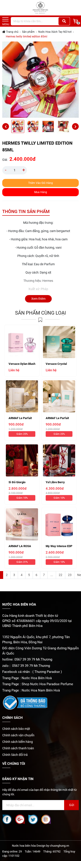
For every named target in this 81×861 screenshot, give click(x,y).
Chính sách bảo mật (16, 729)
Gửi (71, 805)
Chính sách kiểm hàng (17, 742)
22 (60, 575)
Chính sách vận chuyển (18, 735)
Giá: (5, 159)
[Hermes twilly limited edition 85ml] (17, 126)
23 (70, 575)
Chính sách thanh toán (18, 748)
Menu (5, 24)
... (51, 575)
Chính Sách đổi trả (15, 755)
